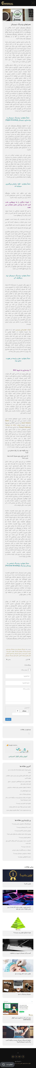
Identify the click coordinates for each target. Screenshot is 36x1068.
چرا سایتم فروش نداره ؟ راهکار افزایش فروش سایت (18, 810)
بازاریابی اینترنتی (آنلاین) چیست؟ (23, 831)
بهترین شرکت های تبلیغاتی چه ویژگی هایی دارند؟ (19, 834)
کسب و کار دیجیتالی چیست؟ (24, 827)
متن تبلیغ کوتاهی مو (26, 791)
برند (16, 649)
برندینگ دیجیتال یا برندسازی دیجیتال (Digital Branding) (18, 119)
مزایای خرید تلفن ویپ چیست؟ (23, 803)
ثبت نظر (8, 719)
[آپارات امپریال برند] (12, 1056)
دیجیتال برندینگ (27, 651)
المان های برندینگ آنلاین (25, 655)
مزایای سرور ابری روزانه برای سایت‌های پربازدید (20, 807)
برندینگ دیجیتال (21, 649)
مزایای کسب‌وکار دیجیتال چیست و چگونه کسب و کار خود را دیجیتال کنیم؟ (18, 1041)
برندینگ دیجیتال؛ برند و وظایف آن (14, 277)
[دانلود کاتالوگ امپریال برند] (23, 1056)
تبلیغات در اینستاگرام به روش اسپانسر (21, 850)
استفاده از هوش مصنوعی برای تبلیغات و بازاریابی (19, 787)
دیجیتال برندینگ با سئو (25, 794)
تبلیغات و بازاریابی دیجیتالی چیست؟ (22, 853)
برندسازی (8, 649)
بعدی (9, 659)
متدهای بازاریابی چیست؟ (25, 837)
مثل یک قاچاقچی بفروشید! (24, 857)
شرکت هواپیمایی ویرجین (23, 330)
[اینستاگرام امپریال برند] (16, 1056)
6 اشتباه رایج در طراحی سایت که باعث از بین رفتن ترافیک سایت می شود (19, 908)
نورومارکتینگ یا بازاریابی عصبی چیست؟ (21, 824)
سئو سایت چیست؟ (26, 847)
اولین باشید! (27, 884)
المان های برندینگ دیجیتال (12, 655)
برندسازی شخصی (10, 653)
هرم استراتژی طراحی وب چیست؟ (22, 933)
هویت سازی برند (10, 651)
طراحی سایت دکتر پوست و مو (23, 974)
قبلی (27, 659)
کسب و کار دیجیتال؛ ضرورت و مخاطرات (20, 953)
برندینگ (13, 649)
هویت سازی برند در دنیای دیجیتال (23, 653)
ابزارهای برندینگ (18, 651)
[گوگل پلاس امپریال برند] (19, 1056)
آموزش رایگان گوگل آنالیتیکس (18, 756)
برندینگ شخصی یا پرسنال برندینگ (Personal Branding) (18, 564)
